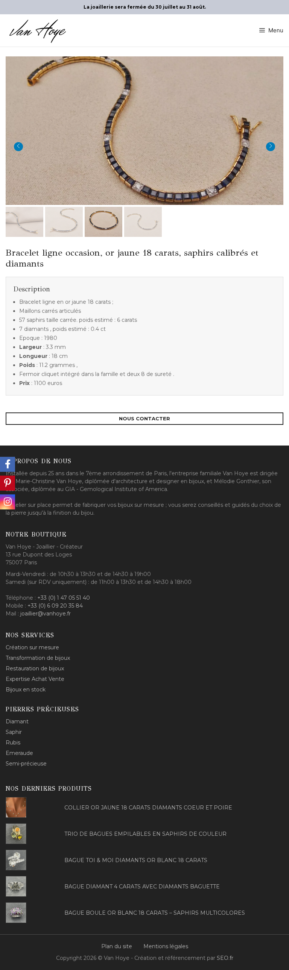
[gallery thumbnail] (24, 222)
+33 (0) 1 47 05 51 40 (63, 597)
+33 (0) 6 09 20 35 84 (55, 605)
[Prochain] (270, 146)
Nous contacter (144, 418)
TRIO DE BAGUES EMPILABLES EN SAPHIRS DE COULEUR (145, 834)
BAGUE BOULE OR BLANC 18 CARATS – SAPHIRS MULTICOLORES (154, 912)
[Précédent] (18, 146)
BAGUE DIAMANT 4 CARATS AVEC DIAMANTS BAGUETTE (142, 886)
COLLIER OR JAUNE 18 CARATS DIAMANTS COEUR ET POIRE (148, 807)
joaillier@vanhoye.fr (45, 613)
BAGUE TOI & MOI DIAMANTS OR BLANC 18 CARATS (135, 860)
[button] (144, 130)
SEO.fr (225, 958)
